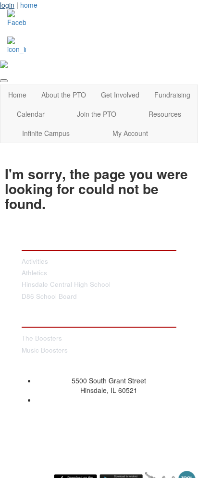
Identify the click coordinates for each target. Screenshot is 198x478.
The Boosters (42, 338)
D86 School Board (49, 296)
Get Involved (120, 94)
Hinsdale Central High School (66, 284)
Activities (35, 261)
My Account (130, 133)
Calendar (31, 114)
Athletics (34, 272)
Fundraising (172, 94)
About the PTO (63, 94)
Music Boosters (45, 350)
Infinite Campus (46, 133)
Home (17, 94)
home (28, 5)
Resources (164, 114)
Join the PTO (96, 114)
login (7, 5)
